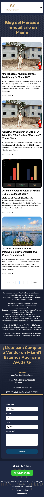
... (25, 283)
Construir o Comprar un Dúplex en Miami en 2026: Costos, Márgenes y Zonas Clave (21, 135)
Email (9, 422)
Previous (10, 283)
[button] (41, 7)
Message (10, 431)
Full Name (11, 404)
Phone (9, 413)
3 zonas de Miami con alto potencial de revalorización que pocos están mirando (19, 252)
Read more (6, 96)
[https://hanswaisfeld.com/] (12, 7)
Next (35, 283)
